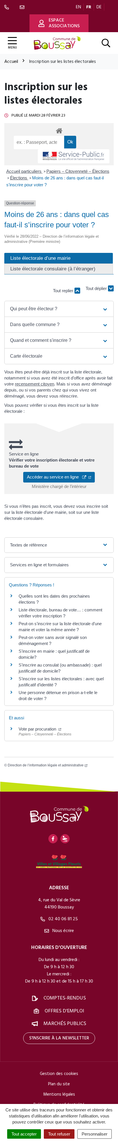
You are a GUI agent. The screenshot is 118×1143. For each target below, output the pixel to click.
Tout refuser (59, 1134)
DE (99, 7)
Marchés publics (65, 1024)
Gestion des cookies (59, 1073)
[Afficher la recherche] (106, 43)
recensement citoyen (34, 383)
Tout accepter (24, 1134)
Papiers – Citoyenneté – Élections (77, 171)
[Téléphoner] (7, 7)
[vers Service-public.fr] (73, 156)
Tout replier (63, 290)
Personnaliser (94, 1134)
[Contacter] (23, 7)
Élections (19, 177)
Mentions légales (59, 1094)
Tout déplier (97, 290)
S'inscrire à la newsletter (59, 1038)
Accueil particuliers (24, 171)
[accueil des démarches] (59, 129)
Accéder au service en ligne (54, 476)
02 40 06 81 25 (62, 919)
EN (78, 7)
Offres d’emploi (64, 1011)
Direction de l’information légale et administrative (46, 765)
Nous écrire (62, 931)
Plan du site (59, 1084)
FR (88, 7)
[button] (59, 309)
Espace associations (64, 23)
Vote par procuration (38, 729)
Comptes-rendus (65, 998)
